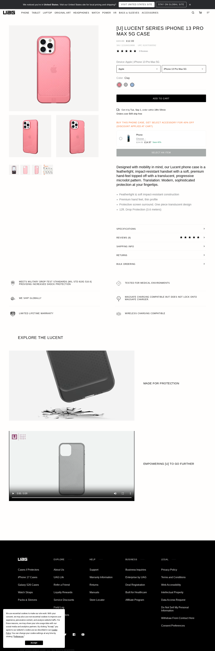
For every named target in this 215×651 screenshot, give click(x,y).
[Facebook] (73, 634)
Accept (34, 643)
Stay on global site (171, 4)
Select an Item (161, 152)
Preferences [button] (19, 636)
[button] (54, 68)
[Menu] (208, 12)
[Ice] (126, 85)
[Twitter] (64, 634)
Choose (140, 138)
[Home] (9, 12)
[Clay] (119, 85)
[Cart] (200, 12)
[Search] (193, 12)
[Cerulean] (132, 85)
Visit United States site (136, 4)
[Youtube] (82, 634)
